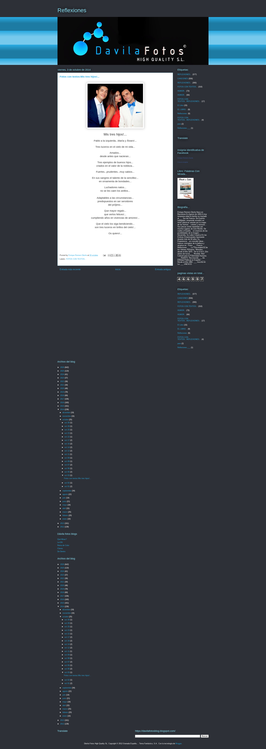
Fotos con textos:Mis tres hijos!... (77, 478)
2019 (62, 392)
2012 (62, 527)
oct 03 (67, 475)
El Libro (180, 105)
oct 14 (67, 447)
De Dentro (61, 551)
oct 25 (67, 430)
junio (64, 501)
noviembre (66, 416)
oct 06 (67, 468)
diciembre (66, 412)
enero (64, 519)
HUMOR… (181, 95)
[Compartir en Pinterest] (119, 255)
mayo (64, 505)
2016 (62, 402)
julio (64, 498)
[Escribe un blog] (111, 255)
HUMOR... (181, 91)
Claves (60, 548)
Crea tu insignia (182, 162)
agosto (65, 494)
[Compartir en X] (114, 255)
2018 (62, 395)
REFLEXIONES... (184, 83)
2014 (62, 409)
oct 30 (67, 423)
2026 (62, 367)
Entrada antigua (163, 269)
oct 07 (67, 465)
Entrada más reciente (70, 269)
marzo (65, 512)
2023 (62, 378)
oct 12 (67, 451)
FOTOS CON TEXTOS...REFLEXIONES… (189, 100)
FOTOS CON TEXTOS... (76, 259)
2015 (62, 406)
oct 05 (67, 472)
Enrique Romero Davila (185, 158)
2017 (62, 399)
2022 (62, 381)
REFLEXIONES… (184, 74)
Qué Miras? (62, 539)
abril (64, 508)
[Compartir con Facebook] (117, 255)
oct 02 (67, 483)
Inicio (118, 269)
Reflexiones (71, 10)
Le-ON (59, 542)
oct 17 (67, 440)
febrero (65, 515)
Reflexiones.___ (183, 128)
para (179, 124)
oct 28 (67, 426)
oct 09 (67, 458)
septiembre (67, 491)
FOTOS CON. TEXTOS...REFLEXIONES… (189, 119)
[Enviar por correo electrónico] (109, 255)
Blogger (178, 743)
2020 (62, 388)
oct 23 (67, 433)
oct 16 (67, 444)
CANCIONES (182, 79)
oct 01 (67, 486)
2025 (62, 371)
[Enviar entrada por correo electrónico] (104, 255)
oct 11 (67, 454)
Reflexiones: (182, 113)
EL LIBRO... (182, 109)
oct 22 (67, 437)
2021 (62, 385)
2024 (62, 374)
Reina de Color (63, 545)
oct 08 (67, 461)
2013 (62, 523)
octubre (65, 420)
